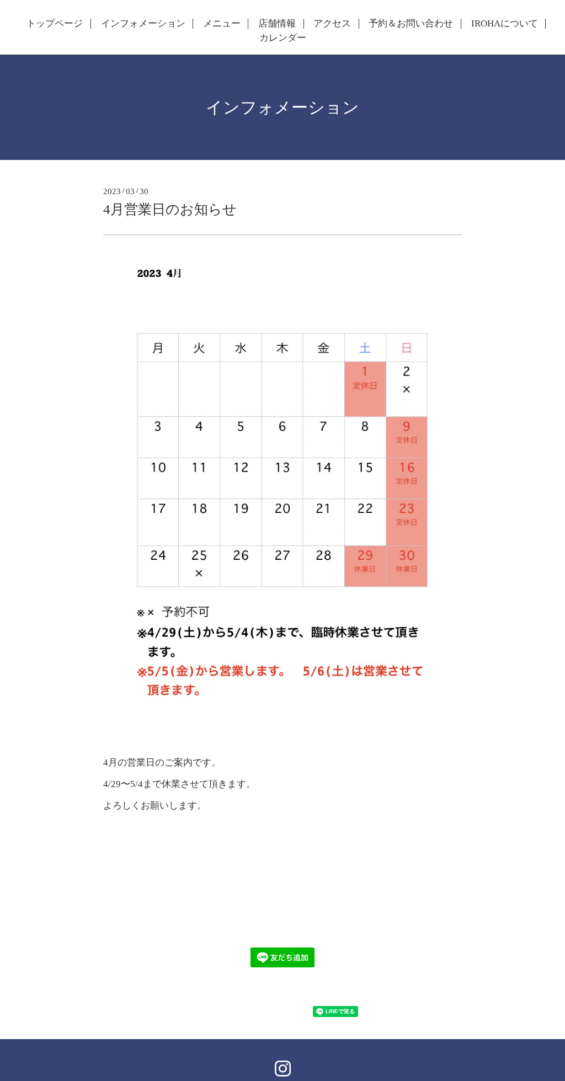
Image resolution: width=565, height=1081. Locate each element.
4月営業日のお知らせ (170, 209)
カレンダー (282, 38)
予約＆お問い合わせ (411, 24)
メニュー (222, 24)
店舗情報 (277, 24)
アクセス (332, 24)
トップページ (54, 24)
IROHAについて (504, 24)
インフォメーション (143, 24)
